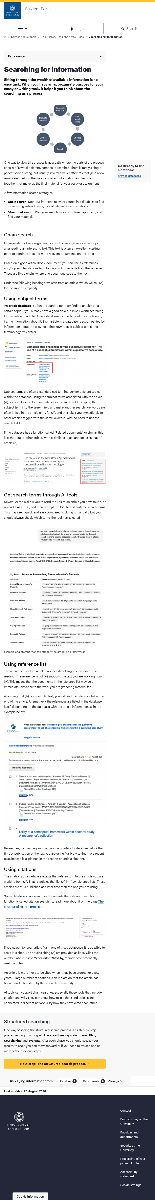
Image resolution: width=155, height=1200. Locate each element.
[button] (26, 28)
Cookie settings (130, 1185)
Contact (125, 1110)
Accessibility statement (128, 1173)
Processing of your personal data (132, 1160)
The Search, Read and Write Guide (62, 36)
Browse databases (129, 176)
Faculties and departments (129, 1134)
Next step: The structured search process (53, 1063)
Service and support (23, 36)
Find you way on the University (134, 1121)
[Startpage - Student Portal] (19, 1121)
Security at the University (130, 1147)
